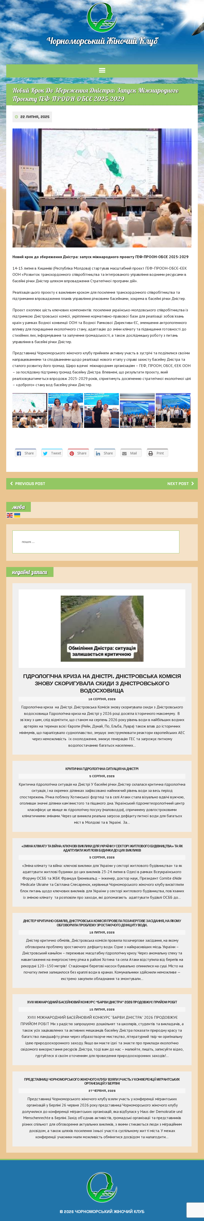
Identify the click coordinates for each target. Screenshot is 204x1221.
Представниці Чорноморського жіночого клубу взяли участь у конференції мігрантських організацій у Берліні (102, 1081)
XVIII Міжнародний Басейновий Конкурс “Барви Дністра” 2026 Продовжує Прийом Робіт (102, 1002)
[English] (10, 514)
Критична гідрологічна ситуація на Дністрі (101, 769)
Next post (178, 484)
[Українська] (17, 514)
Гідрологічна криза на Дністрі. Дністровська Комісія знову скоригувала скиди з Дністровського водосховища (102, 683)
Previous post (30, 484)
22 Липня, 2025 (35, 116)
